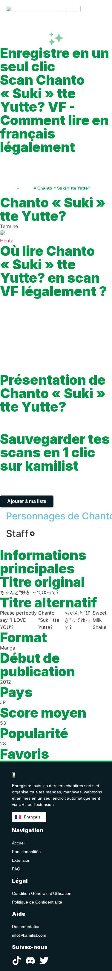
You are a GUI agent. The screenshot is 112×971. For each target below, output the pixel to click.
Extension (21, 860)
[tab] (20, 533)
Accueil (7, 188)
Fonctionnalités (26, 851)
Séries (26, 188)
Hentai (7, 241)
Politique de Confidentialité (37, 902)
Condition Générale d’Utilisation (41, 893)
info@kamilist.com (29, 935)
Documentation (26, 926)
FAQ (16, 869)
